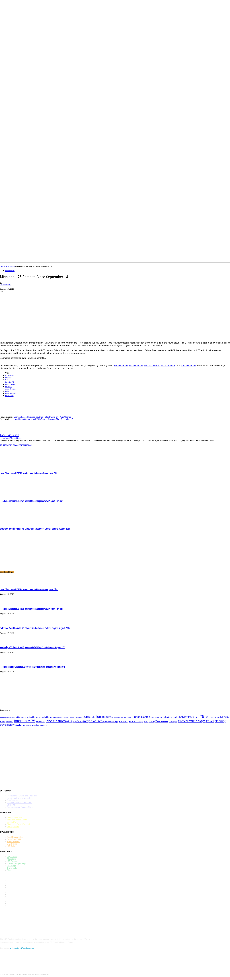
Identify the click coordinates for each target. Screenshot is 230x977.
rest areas (106, 721)
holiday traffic (172, 717)
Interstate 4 (9, 721)
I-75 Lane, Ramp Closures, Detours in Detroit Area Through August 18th (32, 666)
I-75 (6, 380)
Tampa (140, 722)
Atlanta (5, 717)
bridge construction (24, 717)
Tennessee (161, 721)
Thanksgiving (173, 721)
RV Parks (133, 721)
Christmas (58, 717)
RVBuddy (123, 721)
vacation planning (39, 725)
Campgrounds (39, 717)
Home (2, 266)
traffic (7, 391)
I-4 (196, 717)
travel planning (10, 393)
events (114, 717)
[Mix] (119, 404)
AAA (1, 717)
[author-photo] (6, 432)
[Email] (81, 404)
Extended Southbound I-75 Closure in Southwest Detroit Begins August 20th (35, 528)
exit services (120, 717)
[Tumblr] (100, 404)
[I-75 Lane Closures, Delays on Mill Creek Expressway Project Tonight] (14, 496)
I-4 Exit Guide (121, 365)
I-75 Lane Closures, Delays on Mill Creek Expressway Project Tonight (31, 501)
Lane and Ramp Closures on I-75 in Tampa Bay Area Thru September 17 (41, 419)
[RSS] (197, 222)
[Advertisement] (48, 246)
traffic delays (196, 721)
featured (128, 717)
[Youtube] (206, 222)
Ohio (79, 721)
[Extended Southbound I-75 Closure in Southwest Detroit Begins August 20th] (14, 524)
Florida (136, 716)
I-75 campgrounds (213, 717)
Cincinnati (78, 717)
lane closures (10, 384)
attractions (11, 717)
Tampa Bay (149, 721)
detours (8, 378)
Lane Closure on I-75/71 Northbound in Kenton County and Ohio (29, 473)
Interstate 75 (9, 382)
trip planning (20, 725)
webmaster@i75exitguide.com (23, 948)
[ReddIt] (71, 404)
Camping (50, 717)
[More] (138, 404)
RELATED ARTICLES (7, 445)
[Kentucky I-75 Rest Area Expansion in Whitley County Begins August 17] (6, 643)
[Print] (91, 404)
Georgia (146, 716)
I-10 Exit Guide (151, 365)
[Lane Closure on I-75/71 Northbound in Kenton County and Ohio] (14, 468)
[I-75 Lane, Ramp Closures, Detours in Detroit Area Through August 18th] (6, 662)
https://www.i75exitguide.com (11, 438)
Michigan (8, 387)
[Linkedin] (62, 404)
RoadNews (10, 266)
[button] (227, 259)
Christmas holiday (68, 717)
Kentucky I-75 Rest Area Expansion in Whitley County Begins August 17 (32, 647)
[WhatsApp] (52, 404)
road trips (114, 721)
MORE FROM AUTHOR (23, 445)
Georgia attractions (158, 717)
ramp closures (10, 389)
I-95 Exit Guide (188, 365)
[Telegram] (110, 404)
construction (9, 375)
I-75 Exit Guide (5, 285)
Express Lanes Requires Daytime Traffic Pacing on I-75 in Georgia (42, 417)
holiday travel (186, 717)
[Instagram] (189, 222)
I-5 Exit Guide (136, 365)
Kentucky (40, 721)
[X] (201, 222)
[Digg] (128, 404)
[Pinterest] (193, 222)
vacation (28, 725)
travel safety (9, 396)
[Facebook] (185, 222)
